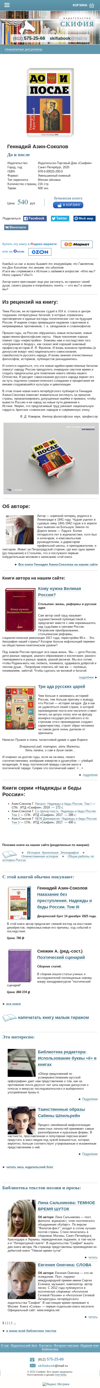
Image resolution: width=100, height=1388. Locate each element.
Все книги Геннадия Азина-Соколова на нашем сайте (58, 564)
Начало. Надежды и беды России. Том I (63, 803)
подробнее (86, 677)
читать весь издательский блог (29, 1167)
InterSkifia (60, 1374)
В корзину (71, 205)
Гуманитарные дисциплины (23, 49)
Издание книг (89, 1345)
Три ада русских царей (61, 686)
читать (93, 1257)
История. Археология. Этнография (53, 852)
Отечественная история (40, 856)
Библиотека (50, 1349)
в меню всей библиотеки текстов (31, 1331)
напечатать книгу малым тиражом (53, 1017)
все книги (13, 1004)
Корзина (80, 5)
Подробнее (90, 1099)
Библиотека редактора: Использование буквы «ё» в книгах (67, 1058)
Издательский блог (24, 1345)
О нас (5, 1345)
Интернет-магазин (66, 1345)
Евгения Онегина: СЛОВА (64, 1265)
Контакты (45, 1345)
